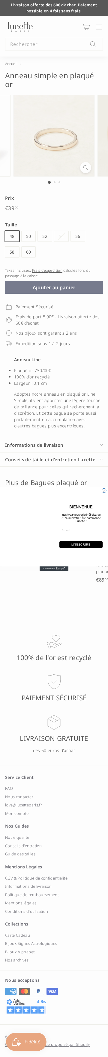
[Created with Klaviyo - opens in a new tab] (54, 568)
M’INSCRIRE (81, 544)
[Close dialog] (104, 490)
